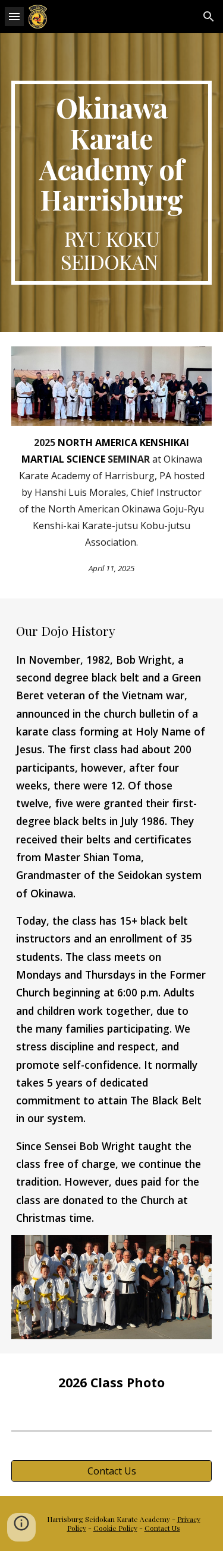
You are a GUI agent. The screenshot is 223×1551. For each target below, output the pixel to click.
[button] (14, 16)
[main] (111, 183)
